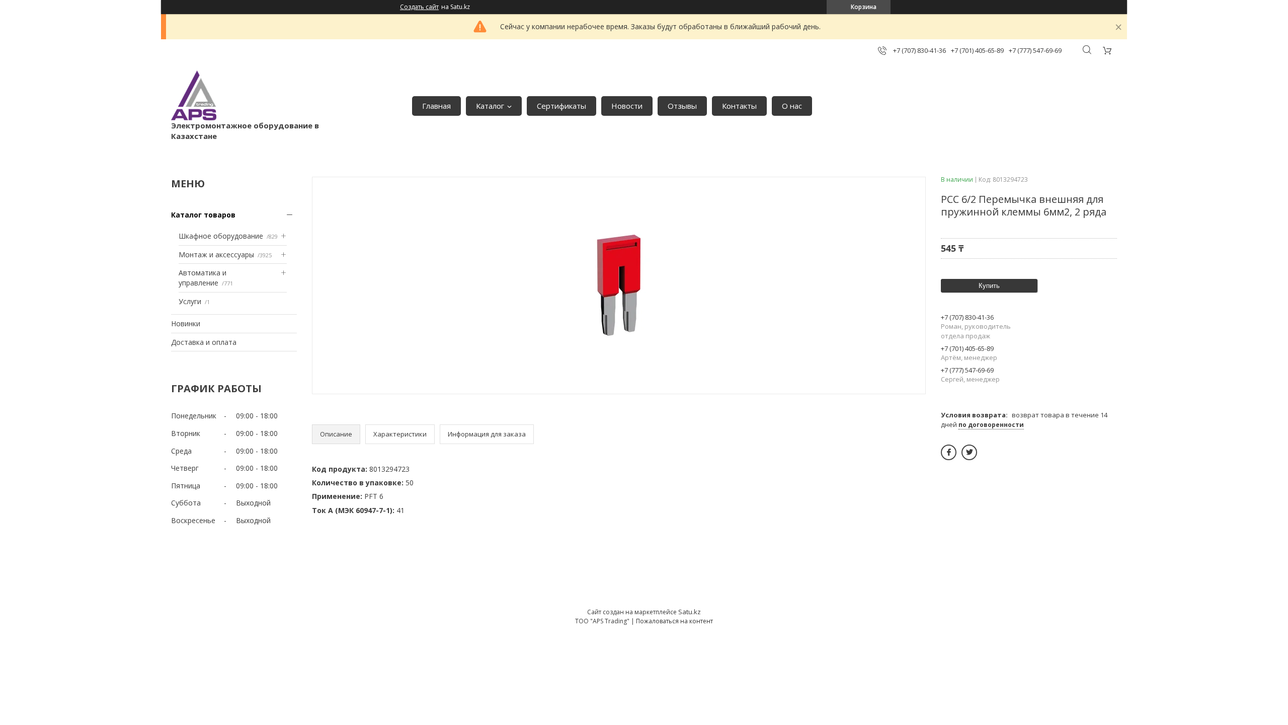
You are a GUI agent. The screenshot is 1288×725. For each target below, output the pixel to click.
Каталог (490, 106)
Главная (436, 106)
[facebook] (948, 452)
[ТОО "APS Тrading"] (193, 95)
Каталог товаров (203, 215)
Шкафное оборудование (221, 236)
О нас (792, 106)
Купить (989, 285)
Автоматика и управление (202, 277)
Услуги (190, 301)
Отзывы (682, 106)
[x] (969, 452)
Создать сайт (419, 7)
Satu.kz (689, 611)
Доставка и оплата (203, 342)
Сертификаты (561, 106)
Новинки (185, 323)
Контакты (739, 106)
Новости (626, 106)
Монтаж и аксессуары (216, 254)
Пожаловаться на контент (674, 621)
